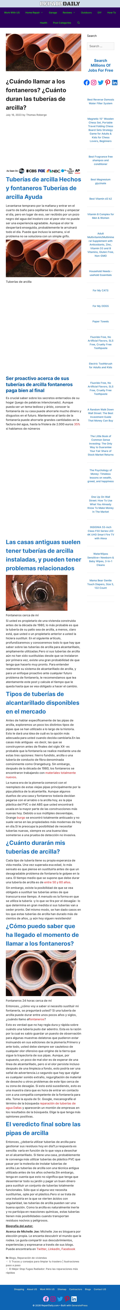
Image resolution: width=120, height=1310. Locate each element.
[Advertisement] (43, 143)
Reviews (67, 12)
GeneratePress (80, 1305)
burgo (20, 817)
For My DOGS (101, 306)
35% (77, 424)
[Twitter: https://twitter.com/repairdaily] (100, 82)
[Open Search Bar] (78, 23)
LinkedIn (54, 1249)
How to (111, 12)
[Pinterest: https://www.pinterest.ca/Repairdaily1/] (107, 82)
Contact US (100, 1289)
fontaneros (36, 1019)
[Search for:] (100, 46)
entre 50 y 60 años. (57, 882)
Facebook (68, 1249)
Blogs (12, 1257)
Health (43, 22)
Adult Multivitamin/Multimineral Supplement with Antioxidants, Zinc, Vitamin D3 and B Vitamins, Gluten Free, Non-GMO (100, 244)
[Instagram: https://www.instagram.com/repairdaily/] (93, 82)
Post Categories (62, 22)
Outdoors (86, 12)
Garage (53, 12)
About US (32, 1289)
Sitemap (62, 1289)
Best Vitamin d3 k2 (100, 198)
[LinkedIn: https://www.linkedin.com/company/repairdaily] (114, 82)
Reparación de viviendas (32, 1257)
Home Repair (32, 12)
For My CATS (100, 290)
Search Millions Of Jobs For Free (100, 65)
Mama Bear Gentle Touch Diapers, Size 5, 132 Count (100, 584)
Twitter (41, 1249)
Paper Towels (100, 321)
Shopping (19, 1289)
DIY (100, 12)
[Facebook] (86, 82)
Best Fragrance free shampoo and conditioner (101, 160)
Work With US (12, 12)
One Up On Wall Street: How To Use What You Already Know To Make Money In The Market (101, 504)
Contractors (75, 1289)
